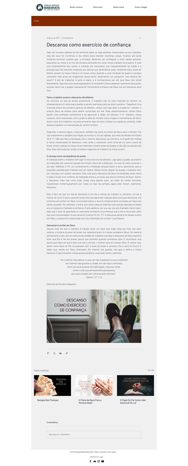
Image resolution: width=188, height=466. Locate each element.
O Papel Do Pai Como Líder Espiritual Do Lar (133, 401)
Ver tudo (151, 370)
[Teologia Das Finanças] (52, 385)
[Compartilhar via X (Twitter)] (54, 353)
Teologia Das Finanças (47, 400)
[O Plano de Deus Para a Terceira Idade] (94, 385)
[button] (76, 7)
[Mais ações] (139, 38)
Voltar (36, 21)
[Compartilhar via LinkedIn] (60, 353)
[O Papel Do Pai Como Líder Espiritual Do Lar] (135, 385)
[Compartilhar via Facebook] (48, 353)
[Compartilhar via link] (66, 353)
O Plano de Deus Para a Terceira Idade (90, 401)
